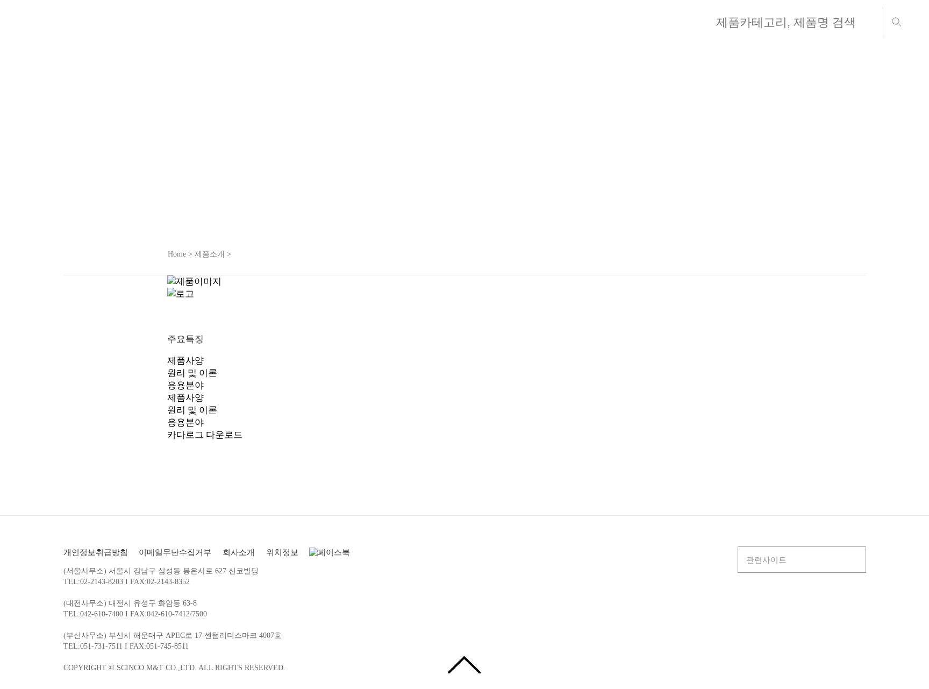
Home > (180, 254)
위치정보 (282, 552)
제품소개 (357, 20)
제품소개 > (213, 254)
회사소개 (237, 20)
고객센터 (476, 20)
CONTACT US (608, 20)
